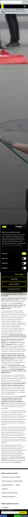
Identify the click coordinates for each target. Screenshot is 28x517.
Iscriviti (23, 512)
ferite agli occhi (17, 462)
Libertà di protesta (8, 496)
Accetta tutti (14, 279)
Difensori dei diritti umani (11, 477)
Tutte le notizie (8, 9)
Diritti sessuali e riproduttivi (12, 481)
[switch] (24, 258)
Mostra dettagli (19, 274)
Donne (13, 9)
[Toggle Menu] (25, 6)
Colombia (5, 507)
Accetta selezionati (14, 284)
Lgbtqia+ (5, 489)
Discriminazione (7, 485)
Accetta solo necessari (14, 289)
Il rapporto (4, 298)
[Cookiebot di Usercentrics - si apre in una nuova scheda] (16, 227)
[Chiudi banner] (25, 226)
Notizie (2, 9)
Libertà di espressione (10, 493)
